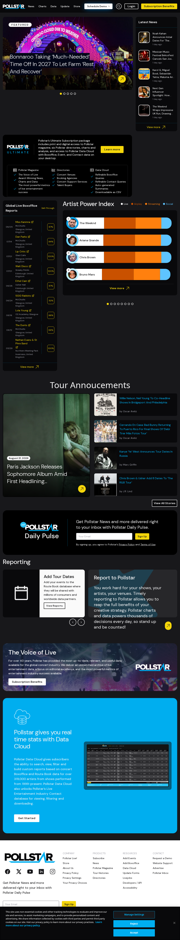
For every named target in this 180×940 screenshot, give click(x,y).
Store (66, 863)
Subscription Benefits (159, 6)
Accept (134, 932)
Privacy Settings (72, 877)
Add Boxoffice (131, 863)
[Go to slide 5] (75, 94)
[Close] (174, 923)
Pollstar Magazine (103, 868)
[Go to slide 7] (129, 304)
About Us (68, 868)
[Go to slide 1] (61, 94)
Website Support (163, 863)
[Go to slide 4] (71, 94)
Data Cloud (129, 868)
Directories (99, 877)
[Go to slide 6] (125, 304)
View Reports (54, 605)
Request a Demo (162, 858)
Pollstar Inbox (160, 873)
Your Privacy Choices (75, 882)
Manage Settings (134, 914)
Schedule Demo (97, 6)
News (96, 863)
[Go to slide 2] (64, 94)
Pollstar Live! (70, 858)
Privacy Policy (127, 544)
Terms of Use (148, 544)
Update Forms (131, 873)
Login (131, 6)
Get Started (26, 818)
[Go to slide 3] (68, 94)
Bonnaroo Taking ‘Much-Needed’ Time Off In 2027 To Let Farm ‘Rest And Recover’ (52, 64)
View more (153, 127)
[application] (120, 249)
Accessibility (130, 887)
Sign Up (142, 536)
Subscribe (98, 858)
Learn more (112, 149)
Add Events (129, 858)
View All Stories (164, 503)
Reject (134, 923)
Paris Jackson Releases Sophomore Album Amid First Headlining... (37, 474)
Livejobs (127, 877)
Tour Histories (101, 873)
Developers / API (132, 882)
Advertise (158, 868)
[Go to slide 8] (132, 304)
